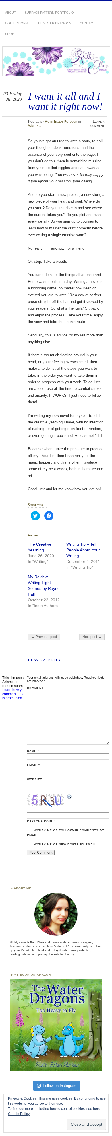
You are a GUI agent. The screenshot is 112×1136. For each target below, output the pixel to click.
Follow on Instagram (59, 1086)
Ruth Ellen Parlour (61, 122)
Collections (16, 23)
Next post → (91, 637)
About (10, 12)
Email (33, 765)
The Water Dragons (53, 23)
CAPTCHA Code (40, 821)
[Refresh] (69, 797)
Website (34, 779)
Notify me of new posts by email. (65, 844)
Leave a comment (97, 124)
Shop (9, 34)
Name (33, 750)
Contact (87, 23)
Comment (35, 688)
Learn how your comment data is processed (14, 694)
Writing (34, 126)
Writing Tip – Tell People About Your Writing (83, 550)
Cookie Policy (19, 1114)
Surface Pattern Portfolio (49, 12)
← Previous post (44, 637)
